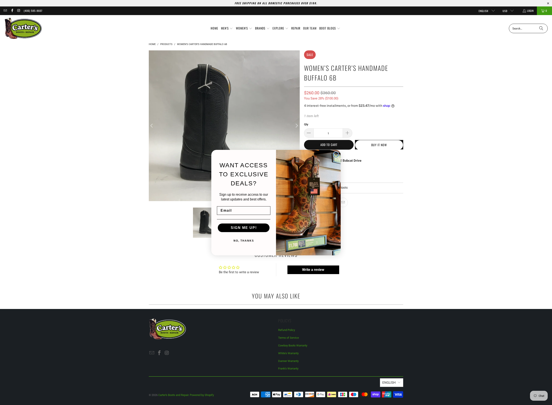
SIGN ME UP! (244, 228)
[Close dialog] (336, 154)
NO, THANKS (244, 240)
